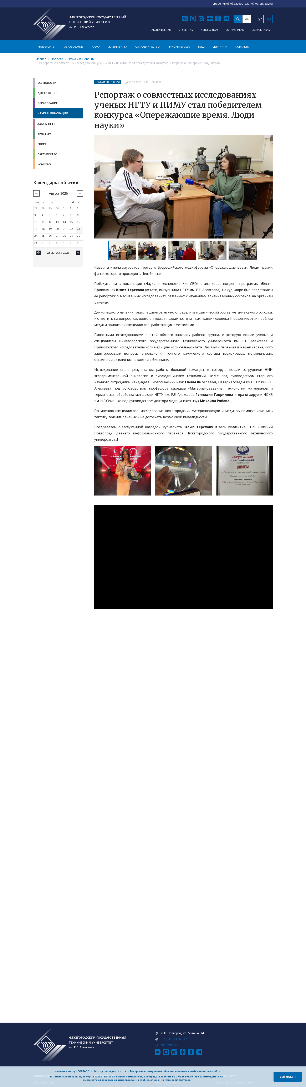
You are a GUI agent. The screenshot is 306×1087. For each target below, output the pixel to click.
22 (71, 229)
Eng (268, 19)
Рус (259, 19)
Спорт (42, 144)
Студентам (186, 30)
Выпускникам (261, 30)
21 (64, 229)
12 (50, 222)
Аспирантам (209, 30)
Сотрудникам (234, 30)
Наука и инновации (81, 59)
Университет (46, 46)
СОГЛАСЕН (288, 1077)
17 (35, 229)
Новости (57, 59)
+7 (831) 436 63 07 (174, 1039)
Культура (44, 134)
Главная (40, 59)
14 (64, 222)
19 (50, 229)
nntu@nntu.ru (170, 1045)
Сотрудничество (147, 46)
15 (71, 222)
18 (43, 229)
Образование (73, 46)
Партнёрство (47, 154)
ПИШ (201, 46)
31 (64, 208)
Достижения (47, 93)
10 (35, 222)
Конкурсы (44, 164)
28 (43, 208)
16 (78, 222)
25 (43, 235)
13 (57, 222)
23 (78, 229)
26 (50, 235)
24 (35, 235)
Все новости (46, 83)
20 (57, 229)
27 (35, 208)
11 (43, 222)
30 (57, 208)
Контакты (242, 46)
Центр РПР (220, 46)
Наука (96, 46)
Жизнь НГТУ (46, 123)
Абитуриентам (161, 30)
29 (50, 208)
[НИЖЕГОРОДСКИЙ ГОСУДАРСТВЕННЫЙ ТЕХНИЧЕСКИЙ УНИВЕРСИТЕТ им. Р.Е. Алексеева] (49, 23)
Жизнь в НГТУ (117, 46)
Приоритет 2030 (179, 46)
